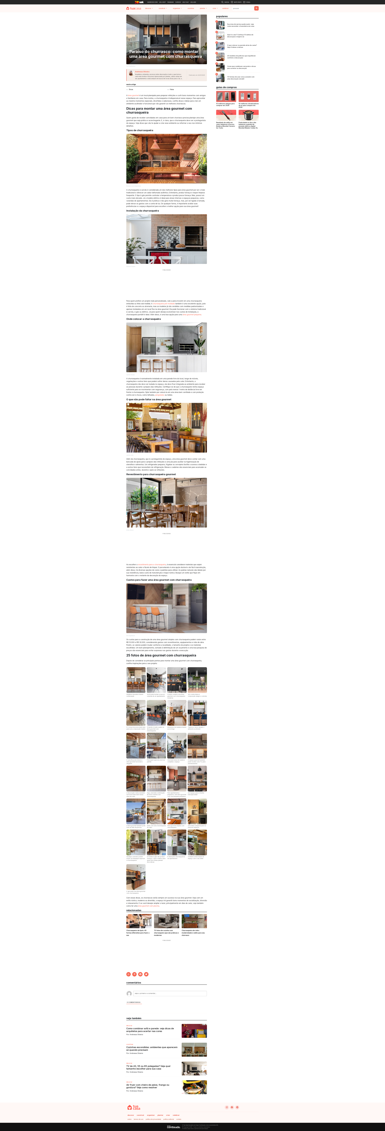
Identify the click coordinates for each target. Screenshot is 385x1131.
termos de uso (138, 1119)
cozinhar (191, 8)
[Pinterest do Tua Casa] (237, 1107)
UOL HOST (162, 2)
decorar (131, 1115)
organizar (151, 1115)
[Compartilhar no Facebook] (140, 974)
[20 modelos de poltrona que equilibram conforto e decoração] (220, 57)
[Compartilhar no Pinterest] (134, 974)
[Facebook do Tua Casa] (232, 1107)
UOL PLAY (185, 2)
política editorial (168, 1119)
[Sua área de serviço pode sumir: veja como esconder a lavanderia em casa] (220, 25)
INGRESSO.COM (152, 2)
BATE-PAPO (237, 2)
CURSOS (178, 2)
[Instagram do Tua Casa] (227, 1107)
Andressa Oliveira (142, 72)
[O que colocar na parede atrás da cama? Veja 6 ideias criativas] (220, 46)
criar (168, 1115)
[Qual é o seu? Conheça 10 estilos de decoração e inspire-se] (220, 36)
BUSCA (227, 2)
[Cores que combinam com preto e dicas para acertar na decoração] (220, 67)
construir (140, 1115)
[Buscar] (256, 8)
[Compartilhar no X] (146, 974)
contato (178, 1119)
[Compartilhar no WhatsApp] (128, 974)
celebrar (225, 8)
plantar (160, 1115)
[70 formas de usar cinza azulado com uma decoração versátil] (220, 78)
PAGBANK (170, 2)
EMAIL (248, 2)
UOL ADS (193, 2)
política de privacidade (153, 1119)
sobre (129, 1119)
